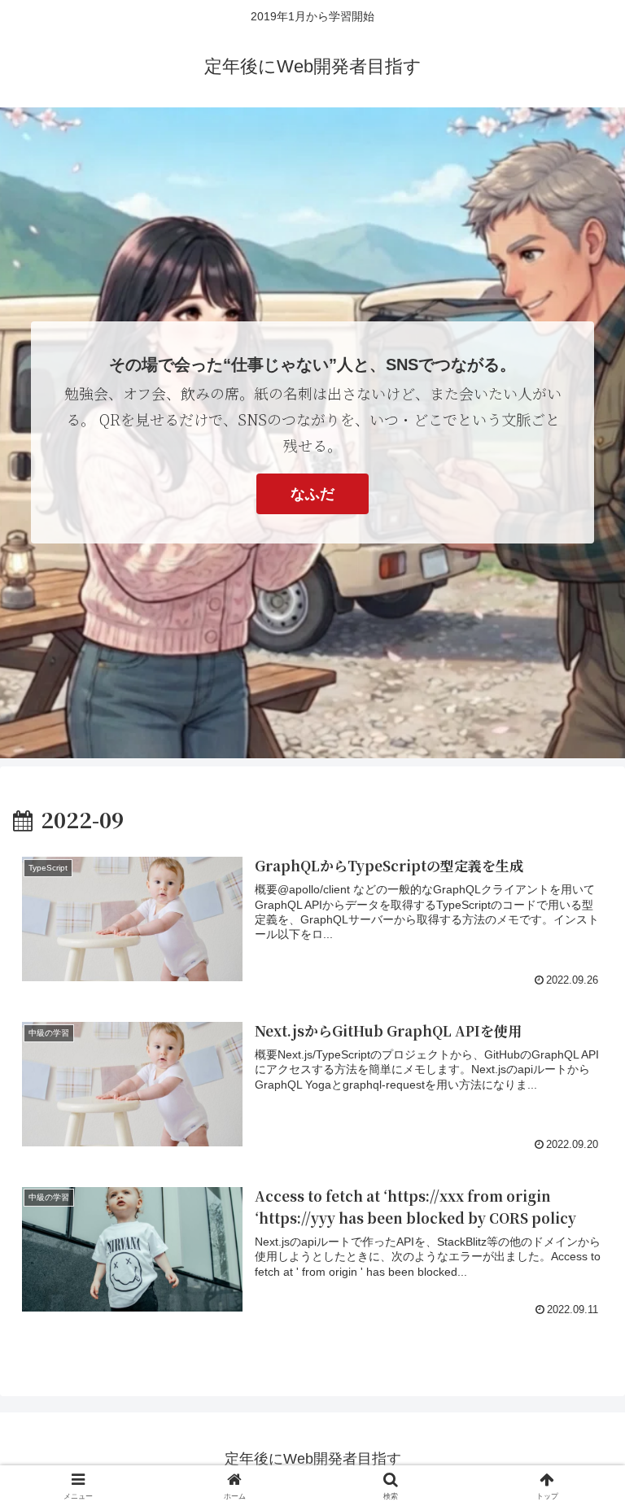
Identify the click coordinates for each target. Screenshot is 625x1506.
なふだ (312, 494)
